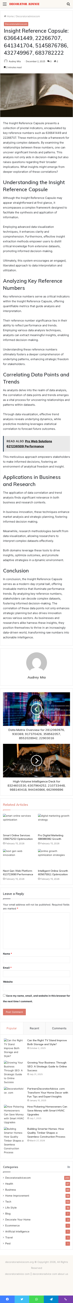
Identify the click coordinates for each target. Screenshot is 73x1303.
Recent (34, 1028)
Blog (7, 1213)
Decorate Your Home (18, 1219)
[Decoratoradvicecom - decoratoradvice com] (24, 4)
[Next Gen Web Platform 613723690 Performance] (19, 858)
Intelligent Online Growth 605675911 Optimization (53, 872)
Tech (8, 1201)
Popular (12, 1028)
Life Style (11, 1207)
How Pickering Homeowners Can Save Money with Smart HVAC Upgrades (47, 1110)
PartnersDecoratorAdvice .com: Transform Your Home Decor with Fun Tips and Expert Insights (47, 1092)
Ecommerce (12, 1225)
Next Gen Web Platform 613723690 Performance (18, 872)
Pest (8, 1243)
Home (10, 16)
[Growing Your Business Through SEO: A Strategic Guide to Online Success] (14, 1072)
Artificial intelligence (17, 1231)
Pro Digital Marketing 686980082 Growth (50, 837)
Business (10, 1189)
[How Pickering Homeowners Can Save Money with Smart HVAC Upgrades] (14, 1114)
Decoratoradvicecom (28, 16)
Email (7, 967)
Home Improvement (17, 1195)
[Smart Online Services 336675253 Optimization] (19, 823)
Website (8, 981)
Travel (9, 1237)
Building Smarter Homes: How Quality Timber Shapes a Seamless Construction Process (46, 1132)
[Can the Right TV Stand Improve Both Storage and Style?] (14, 1048)
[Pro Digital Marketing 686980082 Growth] (54, 823)
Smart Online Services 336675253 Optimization (18, 837)
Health (9, 1183)
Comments (59, 1028)
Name (7, 953)
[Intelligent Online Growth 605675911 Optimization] (54, 858)
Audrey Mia (15, 61)
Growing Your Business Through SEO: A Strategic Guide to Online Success (47, 1066)
